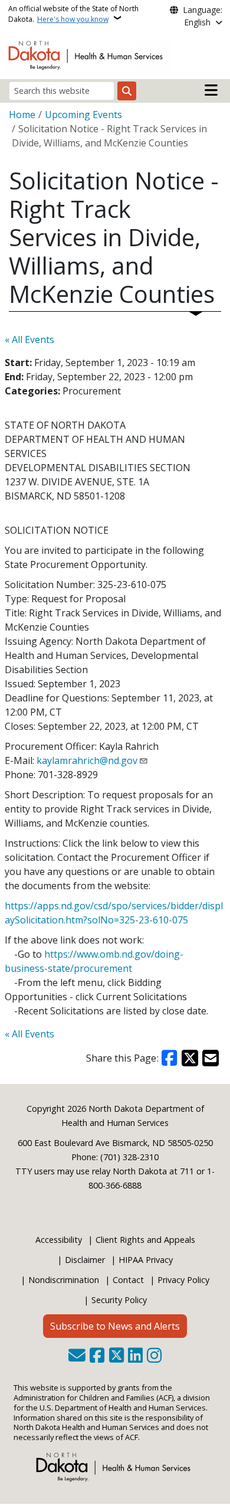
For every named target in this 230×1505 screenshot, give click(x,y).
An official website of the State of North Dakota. (73, 14)
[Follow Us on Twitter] (116, 1356)
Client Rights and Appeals (145, 1239)
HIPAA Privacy (146, 1259)
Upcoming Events (83, 114)
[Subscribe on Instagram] (154, 1356)
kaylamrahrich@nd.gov (87, 760)
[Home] (87, 54)
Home (22, 114)
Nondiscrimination (63, 1279)
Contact (128, 1279)
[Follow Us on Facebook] (97, 1356)
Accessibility (58, 1239)
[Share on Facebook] (169, 1058)
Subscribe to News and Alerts (115, 1326)
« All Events (29, 339)
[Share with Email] (210, 1058)
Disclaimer (85, 1259)
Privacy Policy (183, 1279)
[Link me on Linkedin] (135, 1356)
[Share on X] (189, 1058)
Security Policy (119, 1299)
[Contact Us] (77, 1356)
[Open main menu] (211, 90)
